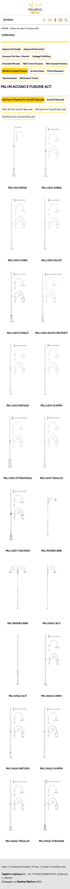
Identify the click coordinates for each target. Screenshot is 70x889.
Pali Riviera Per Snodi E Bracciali (18, 116)
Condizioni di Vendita (20, 866)
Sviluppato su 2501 (22, 881)
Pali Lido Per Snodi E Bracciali (17, 109)
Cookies (45, 866)
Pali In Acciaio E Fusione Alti (25, 28)
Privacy (35, 866)
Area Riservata (58, 866)
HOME (4, 28)
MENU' (10, 19)
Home (4, 866)
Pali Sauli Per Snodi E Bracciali (50, 109)
